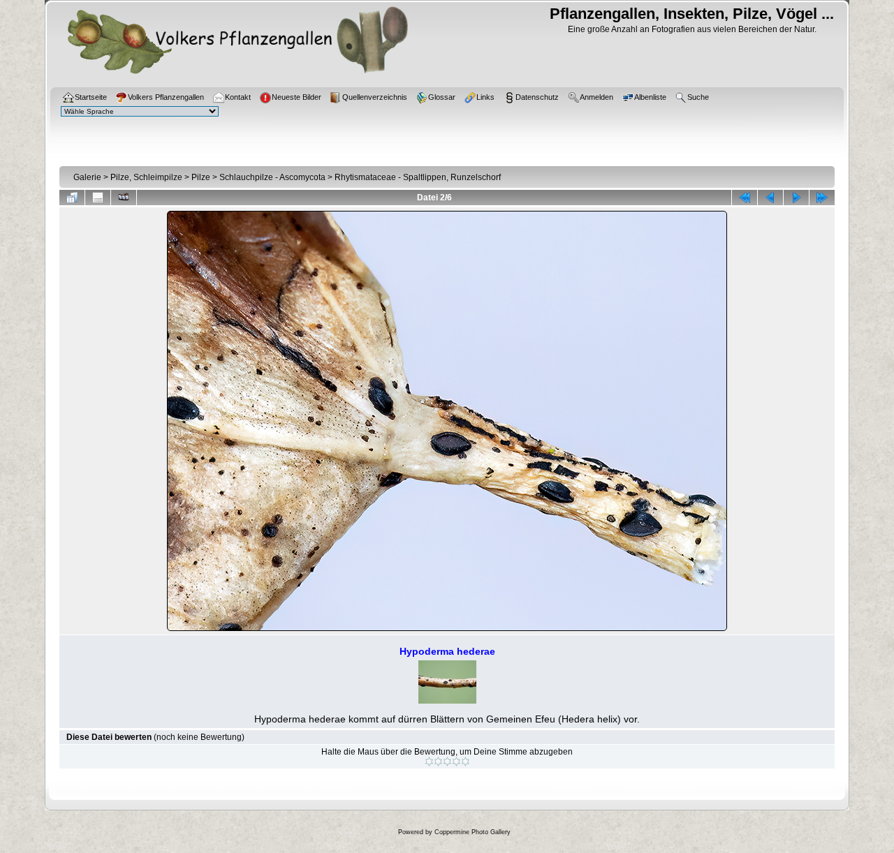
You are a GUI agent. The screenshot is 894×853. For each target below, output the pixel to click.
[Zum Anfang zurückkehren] (744, 197)
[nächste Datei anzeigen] (796, 197)
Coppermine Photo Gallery (472, 832)
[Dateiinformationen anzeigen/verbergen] (97, 197)
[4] (456, 761)
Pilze (200, 177)
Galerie (87, 177)
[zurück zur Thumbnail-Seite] (72, 197)
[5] (465, 761)
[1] (429, 761)
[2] (438, 761)
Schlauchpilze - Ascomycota (272, 177)
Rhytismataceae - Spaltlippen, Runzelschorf (418, 177)
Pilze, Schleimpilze (146, 177)
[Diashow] (123, 197)
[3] (447, 761)
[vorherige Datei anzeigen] (770, 197)
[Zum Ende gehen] (822, 197)
